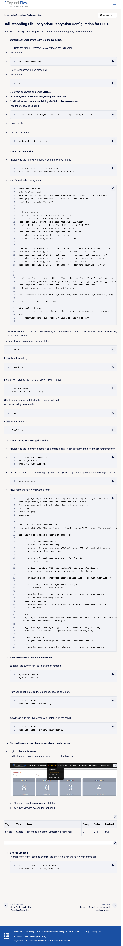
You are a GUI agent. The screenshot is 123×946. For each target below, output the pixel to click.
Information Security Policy (77, 931)
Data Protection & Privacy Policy (26, 931)
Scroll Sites (45, 941)
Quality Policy (97, 931)
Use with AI (107, 15)
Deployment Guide (34, 15)
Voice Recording (18, 15)
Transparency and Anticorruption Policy (29, 937)
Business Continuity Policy (53, 931)
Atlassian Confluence (61, 941)
